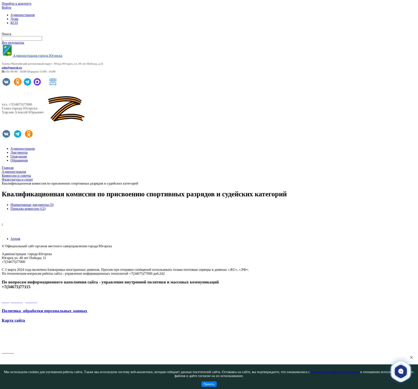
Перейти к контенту (17, 3)
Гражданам (18, 156)
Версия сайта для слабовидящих (26, 30)
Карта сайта (13, 320)
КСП (14, 23)
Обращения (19, 160)
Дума (14, 19)
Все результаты (13, 42)
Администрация (22, 15)
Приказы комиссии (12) (28, 208)
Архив (15, 239)
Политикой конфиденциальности (335, 372)
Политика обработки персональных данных (44, 310)
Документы (19, 152)
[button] (401, 371)
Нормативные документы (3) (32, 205)
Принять (209, 384)
